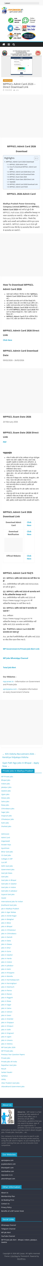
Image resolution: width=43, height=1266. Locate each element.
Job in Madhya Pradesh (10, 909)
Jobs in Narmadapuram (10, 980)
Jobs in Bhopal (6, 926)
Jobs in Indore (6, 962)
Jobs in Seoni (6, 1015)
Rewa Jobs (5, 805)
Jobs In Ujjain (6, 1037)
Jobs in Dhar (6, 948)
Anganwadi (5, 841)
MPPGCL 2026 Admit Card (18, 164)
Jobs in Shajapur (7, 1022)
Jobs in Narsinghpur (9, 983)
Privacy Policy (6, 1207)
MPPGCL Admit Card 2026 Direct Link (22, 172)
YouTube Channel (8, 1236)
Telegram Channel (8, 1229)
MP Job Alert (6, 1232)
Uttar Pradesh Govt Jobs (10, 1083)
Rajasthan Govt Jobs (9, 1065)
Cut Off (4, 862)
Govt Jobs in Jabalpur (9, 891)
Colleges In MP (6, 859)
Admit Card (7, 80)
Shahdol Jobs (6, 826)
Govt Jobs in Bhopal (8, 880)
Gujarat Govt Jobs (8, 894)
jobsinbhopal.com (8, 1179)
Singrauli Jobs (6, 816)
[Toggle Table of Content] (35, 158)
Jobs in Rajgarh (7, 997)
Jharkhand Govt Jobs (9, 905)
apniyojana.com (10, 689)
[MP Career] (3, 44)
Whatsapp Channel (8, 1225)
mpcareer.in (8, 681)
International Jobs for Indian (12, 901)
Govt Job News (6, 873)
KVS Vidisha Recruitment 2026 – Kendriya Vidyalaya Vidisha (19, 756)
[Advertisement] (21, 116)
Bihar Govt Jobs (7, 852)
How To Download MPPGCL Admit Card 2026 (23, 168)
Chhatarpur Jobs (7, 819)
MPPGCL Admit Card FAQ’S (19, 187)
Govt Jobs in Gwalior (9, 884)
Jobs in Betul (6, 923)
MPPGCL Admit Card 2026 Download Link (24, 184)
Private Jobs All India (9, 1061)
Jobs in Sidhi (6, 1029)
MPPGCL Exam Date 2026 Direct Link (22, 179)
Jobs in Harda (6, 958)
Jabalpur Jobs (6, 787)
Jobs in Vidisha (6, 1044)
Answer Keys (6, 845)
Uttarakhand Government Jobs (13, 1086)
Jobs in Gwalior (7, 955)
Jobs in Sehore (6, 1012)
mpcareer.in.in (7, 1175)
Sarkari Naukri (6, 1072)
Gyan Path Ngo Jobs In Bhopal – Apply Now (20, 764)
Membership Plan (8, 1196)
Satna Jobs (5, 801)
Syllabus (4, 1076)
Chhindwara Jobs (7, 808)
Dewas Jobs (5, 798)
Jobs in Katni (6, 969)
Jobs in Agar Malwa (8, 912)
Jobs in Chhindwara (8, 933)
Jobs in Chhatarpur (8, 930)
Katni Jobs (5, 823)
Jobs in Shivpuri (7, 1026)
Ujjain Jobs (5, 794)
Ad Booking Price (7, 1200)
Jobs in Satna (6, 1008)
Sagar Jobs (5, 812)
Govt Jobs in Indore (8, 887)
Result (3, 1069)
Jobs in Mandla (7, 976)
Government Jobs (7, 869)
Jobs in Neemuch (7, 987)
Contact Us (5, 1204)
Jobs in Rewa (6, 1001)
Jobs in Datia (6, 941)
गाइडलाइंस (12, 182)
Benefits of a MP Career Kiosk (12, 1211)
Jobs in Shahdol (7, 1019)
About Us (4, 1193)
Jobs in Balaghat (7, 919)
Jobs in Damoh (6, 937)
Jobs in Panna (6, 990)
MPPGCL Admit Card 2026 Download (20, 162)
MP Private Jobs (7, 776)
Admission (5, 834)
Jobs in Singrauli (7, 1033)
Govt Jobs (4, 877)
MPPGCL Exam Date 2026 (18, 177)
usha (17, 90)
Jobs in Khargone (7, 973)
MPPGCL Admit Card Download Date (22, 174)
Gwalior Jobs (6, 791)
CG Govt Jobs (6, 855)
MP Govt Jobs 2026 (8, 1047)
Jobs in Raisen (6, 994)
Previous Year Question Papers (13, 1054)
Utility (3, 1079)
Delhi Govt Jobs (7, 866)
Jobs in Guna (6, 951)
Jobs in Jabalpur (7, 965)
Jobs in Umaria (6, 1040)
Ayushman (5, 848)
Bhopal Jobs (5, 780)
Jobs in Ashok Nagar (9, 916)
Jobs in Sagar (6, 1005)
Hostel (3, 898)
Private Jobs (5, 1058)
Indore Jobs (5, 784)
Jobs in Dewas (6, 944)
